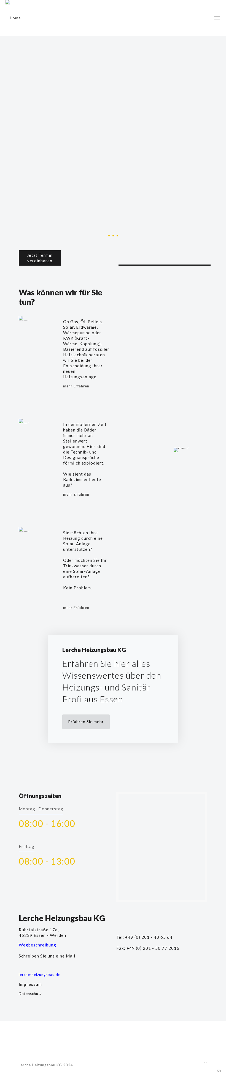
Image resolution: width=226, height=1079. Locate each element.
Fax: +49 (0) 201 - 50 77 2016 (147, 948)
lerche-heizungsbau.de (39, 974)
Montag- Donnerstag (41, 808)
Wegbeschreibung (37, 944)
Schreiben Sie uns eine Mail (47, 955)
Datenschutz (30, 993)
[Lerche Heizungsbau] (13, 18)
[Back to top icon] (205, 1062)
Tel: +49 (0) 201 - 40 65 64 (144, 937)
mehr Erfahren (76, 386)
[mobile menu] (217, 18)
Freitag (26, 846)
